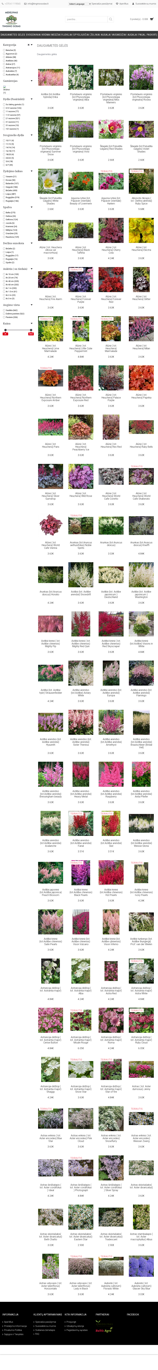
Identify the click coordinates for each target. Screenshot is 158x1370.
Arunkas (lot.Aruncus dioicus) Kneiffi (141, 544)
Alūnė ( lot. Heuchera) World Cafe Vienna (51, 545)
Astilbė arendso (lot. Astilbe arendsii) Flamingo (141, 693)
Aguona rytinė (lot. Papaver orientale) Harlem (111, 201)
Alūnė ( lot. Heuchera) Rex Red (111, 445)
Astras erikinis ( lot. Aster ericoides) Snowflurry (111, 1138)
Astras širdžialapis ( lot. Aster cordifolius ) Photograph (81, 1187)
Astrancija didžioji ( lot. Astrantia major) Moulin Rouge (80, 1040)
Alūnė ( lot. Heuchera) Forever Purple (81, 299)
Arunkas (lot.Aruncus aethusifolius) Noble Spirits (81, 545)
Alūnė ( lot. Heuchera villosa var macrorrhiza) (51, 250)
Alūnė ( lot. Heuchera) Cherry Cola (111, 250)
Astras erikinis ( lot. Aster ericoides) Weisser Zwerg (141, 1138)
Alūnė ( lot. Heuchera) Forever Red (111, 299)
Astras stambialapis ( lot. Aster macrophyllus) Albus (141, 1237)
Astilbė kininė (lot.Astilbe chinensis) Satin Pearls (50, 941)
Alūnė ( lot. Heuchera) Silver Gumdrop (50, 496)
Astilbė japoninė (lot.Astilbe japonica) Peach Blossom (51, 892)
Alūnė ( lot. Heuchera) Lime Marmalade (50, 348)
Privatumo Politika (13, 1330)
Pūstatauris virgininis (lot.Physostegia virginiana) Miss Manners (111, 98)
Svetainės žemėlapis (45, 1330)
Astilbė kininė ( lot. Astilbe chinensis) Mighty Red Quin (80, 643)
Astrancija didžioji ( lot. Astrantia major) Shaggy (50, 1089)
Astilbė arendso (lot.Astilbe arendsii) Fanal (80, 843)
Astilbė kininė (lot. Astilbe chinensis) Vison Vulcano (81, 941)
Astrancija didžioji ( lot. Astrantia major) (50, 989)
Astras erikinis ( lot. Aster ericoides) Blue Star (51, 1138)
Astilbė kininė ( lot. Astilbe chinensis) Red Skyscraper (111, 643)
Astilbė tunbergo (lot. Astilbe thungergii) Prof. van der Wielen (141, 941)
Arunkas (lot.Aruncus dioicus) (111, 544)
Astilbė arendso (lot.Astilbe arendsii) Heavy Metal (80, 794)
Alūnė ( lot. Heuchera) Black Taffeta (81, 250)
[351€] (31, 330)
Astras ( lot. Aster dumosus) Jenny (141, 1088)
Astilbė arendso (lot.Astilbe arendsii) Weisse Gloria (141, 843)
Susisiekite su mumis (45, 1326)
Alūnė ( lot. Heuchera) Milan (141, 347)
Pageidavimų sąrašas (77, 1330)
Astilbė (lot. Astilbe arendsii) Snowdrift (81, 593)
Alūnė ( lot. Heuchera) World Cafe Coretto (111, 496)
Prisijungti (71, 1322)
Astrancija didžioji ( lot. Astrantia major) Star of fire (111, 1089)
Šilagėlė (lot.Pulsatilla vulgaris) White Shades (51, 201)
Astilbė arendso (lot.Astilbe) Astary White (81, 693)
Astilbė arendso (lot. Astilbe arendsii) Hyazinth (50, 742)
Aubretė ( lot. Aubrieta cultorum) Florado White (111, 1286)
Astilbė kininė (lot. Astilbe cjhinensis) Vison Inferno (111, 941)
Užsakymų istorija (75, 1326)
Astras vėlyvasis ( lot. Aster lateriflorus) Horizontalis (50, 1286)
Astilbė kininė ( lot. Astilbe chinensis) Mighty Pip (50, 643)
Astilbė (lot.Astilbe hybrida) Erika (50, 95)
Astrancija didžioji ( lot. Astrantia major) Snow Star (80, 1089)
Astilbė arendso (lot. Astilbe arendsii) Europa (111, 693)
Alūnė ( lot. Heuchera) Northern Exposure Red (80, 397)
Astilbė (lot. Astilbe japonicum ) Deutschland (111, 594)
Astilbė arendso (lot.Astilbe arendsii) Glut (111, 843)
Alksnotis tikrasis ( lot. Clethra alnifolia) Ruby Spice (141, 201)
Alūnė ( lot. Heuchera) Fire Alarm (50, 298)
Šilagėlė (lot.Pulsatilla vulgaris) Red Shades (111, 147)
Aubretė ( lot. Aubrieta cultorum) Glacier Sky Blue (141, 1286)
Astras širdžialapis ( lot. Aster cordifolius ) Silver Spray (111, 1187)
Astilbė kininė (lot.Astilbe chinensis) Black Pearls (81, 892)
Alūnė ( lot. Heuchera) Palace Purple (111, 397)
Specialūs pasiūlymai (45, 1322)
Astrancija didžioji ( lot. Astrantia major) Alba (80, 991)
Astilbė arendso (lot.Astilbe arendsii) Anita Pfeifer (141, 794)
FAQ (37, 1334)
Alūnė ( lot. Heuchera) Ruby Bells (141, 445)
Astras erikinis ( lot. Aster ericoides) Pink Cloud (81, 1138)
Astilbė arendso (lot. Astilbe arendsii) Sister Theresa (81, 742)
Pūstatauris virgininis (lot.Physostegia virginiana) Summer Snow (51, 150)
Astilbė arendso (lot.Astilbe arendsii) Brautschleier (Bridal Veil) (141, 743)
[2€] (5, 330)
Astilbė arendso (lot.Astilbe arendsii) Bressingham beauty (51, 794)
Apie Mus (8, 1322)
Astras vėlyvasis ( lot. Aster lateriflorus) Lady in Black (81, 1286)
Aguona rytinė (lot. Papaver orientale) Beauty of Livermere (81, 201)
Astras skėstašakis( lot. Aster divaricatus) (141, 1186)
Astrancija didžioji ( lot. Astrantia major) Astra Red (111, 991)
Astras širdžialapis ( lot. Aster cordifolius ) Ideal (50, 1187)
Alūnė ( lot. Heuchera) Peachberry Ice (81, 447)
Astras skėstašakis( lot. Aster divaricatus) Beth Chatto (50, 1237)
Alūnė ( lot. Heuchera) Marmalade (111, 348)
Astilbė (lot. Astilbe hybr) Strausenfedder (50, 691)
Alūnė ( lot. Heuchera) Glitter (141, 298)
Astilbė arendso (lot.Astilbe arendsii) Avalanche (50, 843)
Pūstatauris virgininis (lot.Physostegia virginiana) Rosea (141, 97)
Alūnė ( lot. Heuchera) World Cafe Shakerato (141, 496)
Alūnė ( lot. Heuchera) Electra (141, 249)
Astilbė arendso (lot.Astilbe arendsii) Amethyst (111, 742)
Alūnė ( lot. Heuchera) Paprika (141, 396)
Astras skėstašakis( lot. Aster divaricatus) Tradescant (111, 1237)
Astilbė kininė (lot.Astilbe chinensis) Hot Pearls (111, 892)
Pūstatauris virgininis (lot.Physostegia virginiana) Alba (81, 97)
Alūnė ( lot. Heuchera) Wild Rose (81, 495)
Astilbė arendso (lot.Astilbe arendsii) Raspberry (111, 794)
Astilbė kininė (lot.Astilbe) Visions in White (141, 643)
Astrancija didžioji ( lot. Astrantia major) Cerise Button (50, 1040)
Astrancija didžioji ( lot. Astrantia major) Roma (111, 1040)
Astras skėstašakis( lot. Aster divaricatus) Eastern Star (80, 1237)
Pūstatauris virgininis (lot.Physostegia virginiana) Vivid (81, 149)
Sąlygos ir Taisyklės (13, 1334)
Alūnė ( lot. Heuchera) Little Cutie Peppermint (80, 348)
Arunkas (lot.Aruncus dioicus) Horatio (51, 593)
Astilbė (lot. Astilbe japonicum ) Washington (141, 594)
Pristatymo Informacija (15, 1326)
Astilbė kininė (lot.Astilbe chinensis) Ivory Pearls (141, 892)
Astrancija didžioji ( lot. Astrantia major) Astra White (141, 991)
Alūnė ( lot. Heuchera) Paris (50, 445)
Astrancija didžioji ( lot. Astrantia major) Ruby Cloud (141, 1040)
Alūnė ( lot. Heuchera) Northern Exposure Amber (50, 397)
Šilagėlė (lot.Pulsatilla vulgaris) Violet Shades (141, 149)
